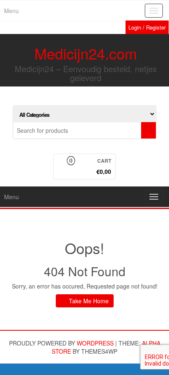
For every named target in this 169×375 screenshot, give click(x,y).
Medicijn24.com (85, 53)
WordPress (95, 343)
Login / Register (147, 27)
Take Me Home (88, 301)
